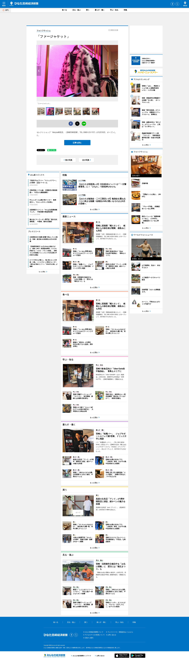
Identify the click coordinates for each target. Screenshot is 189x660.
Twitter (177, 4)
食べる (64, 10)
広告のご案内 (89, 638)
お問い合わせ (112, 635)
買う (87, 10)
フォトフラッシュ (44, 30)
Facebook (172, 4)
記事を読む (77, 143)
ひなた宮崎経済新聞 (24, 4)
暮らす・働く (100, 10)
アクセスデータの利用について (95, 635)
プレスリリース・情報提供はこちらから (120, 632)
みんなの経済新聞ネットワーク (54, 655)
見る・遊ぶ (76, 10)
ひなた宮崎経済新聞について (94, 632)
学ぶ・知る (114, 10)
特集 (125, 10)
